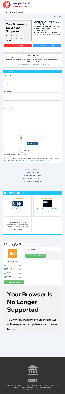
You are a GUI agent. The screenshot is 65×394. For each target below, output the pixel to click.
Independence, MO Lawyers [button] (32, 178)
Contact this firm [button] (17, 214)
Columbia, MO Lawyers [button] (32, 173)
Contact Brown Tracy (10, 71)
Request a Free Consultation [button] (33, 51)
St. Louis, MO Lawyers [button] (32, 170)
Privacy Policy (33, 160)
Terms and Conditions (45, 160)
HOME (6, 12)
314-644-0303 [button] (18, 46)
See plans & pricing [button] (17, 229)
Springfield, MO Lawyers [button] (32, 175)
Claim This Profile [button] (23, 65)
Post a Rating (14, 282)
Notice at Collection (24, 160)
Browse (12, 12)
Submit (33, 143)
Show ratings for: (29, 244)
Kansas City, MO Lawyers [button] (32, 181)
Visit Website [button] (48, 46)
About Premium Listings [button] (40, 65)
